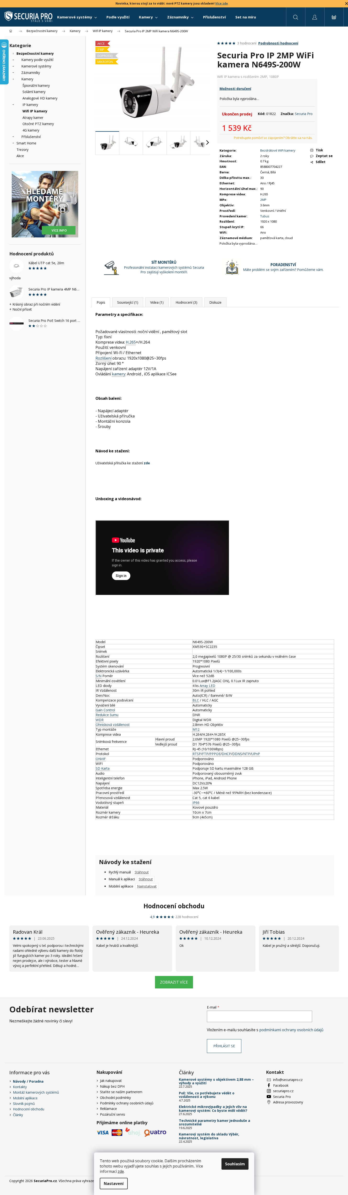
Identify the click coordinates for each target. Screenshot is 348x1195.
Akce (20, 155)
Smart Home (26, 143)
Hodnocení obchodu (174, 906)
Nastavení (114, 1183)
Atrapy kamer (32, 117)
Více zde (221, 3)
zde (121, 1171)
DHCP (226, 753)
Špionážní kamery (36, 85)
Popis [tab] (101, 302)
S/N (98, 676)
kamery (118, 374)
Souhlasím (235, 1164)
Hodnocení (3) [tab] (186, 302)
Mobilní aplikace (25, 1098)
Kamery (27, 79)
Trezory (22, 149)
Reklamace (108, 1108)
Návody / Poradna (28, 1081)
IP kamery (30, 104)
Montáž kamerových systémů (36, 1092)
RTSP (197, 753)
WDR (100, 720)
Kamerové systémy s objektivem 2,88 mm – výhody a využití (216, 1081)
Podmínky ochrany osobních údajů (127, 1103)
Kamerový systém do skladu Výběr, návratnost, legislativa (209, 1136)
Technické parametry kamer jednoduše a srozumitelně (214, 1122)
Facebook (280, 1085)
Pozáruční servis (112, 1114)
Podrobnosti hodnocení (278, 43)
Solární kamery (33, 91)
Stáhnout (142, 872)
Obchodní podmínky (115, 1097)
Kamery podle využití (37, 59)
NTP (246, 753)
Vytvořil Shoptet (326, 1181)
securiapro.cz (283, 1091)
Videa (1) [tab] (157, 302)
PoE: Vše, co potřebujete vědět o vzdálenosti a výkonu (206, 1095)
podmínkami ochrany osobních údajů (291, 1029)
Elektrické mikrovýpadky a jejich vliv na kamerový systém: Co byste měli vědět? (213, 1108)
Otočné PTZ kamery (38, 123)
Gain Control (105, 710)
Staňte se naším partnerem (121, 1092)
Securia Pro (304, 113)
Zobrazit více (174, 982)
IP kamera (232, 76)
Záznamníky (30, 72)
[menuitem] (77, 17)
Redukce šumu (107, 715)
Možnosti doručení (235, 88)
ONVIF (101, 758)
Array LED (207, 685)
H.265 (131, 342)
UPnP (255, 753)
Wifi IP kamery (34, 111)
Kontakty (20, 1087)
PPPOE (215, 753)
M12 (196, 729)
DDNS (237, 753)
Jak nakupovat (111, 1080)
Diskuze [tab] (215, 302)
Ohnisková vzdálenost (113, 724)
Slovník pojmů (24, 1103)
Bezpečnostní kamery (35, 53)
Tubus (264, 216)
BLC (196, 700)
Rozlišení (103, 358)
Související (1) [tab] (127, 302)
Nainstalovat (147, 886)
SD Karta (103, 768)
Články (18, 1115)
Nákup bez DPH (112, 1086)
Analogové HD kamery (39, 98)
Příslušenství (31, 136)
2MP (263, 199)
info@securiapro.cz (288, 1079)
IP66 (196, 802)
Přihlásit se (224, 1046)
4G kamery (30, 130)
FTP (205, 753)
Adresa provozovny (288, 1102)
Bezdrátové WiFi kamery (277, 150)
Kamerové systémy (36, 66)
